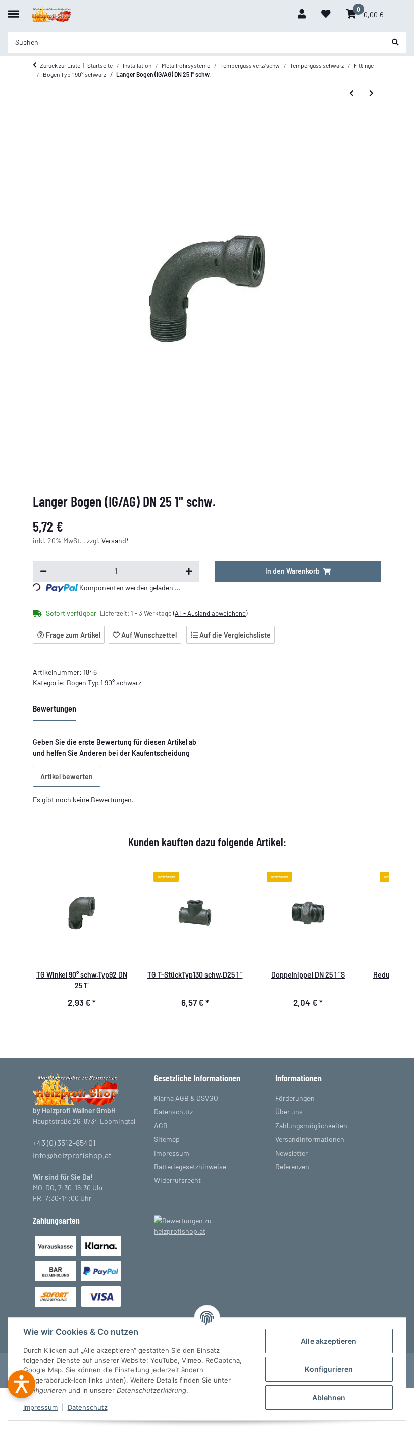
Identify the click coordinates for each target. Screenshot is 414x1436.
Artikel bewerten (66, 776)
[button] (302, 14)
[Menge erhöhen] (188, 571)
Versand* (115, 540)
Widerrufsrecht (177, 1180)
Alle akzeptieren (328, 1341)
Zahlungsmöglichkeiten (311, 1125)
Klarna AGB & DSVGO (186, 1098)
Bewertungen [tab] (54, 708)
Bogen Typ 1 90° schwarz (104, 682)
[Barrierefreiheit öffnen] (21, 1384)
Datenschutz (88, 1407)
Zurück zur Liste (60, 65)
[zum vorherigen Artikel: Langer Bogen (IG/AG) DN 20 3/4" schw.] (351, 93)
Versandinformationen (309, 1139)
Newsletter (291, 1152)
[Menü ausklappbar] (13, 9)
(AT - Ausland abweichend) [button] (210, 613)
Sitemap (167, 1139)
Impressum (40, 1407)
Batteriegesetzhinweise (190, 1166)
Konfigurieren (329, 1369)
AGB (161, 1125)
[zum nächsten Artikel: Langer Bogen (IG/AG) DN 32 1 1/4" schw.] (371, 93)
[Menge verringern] (43, 571)
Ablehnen (328, 1397)
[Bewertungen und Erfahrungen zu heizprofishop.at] (207, 1225)
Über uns (289, 1111)
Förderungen (295, 1098)
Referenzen (292, 1166)
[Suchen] (395, 42)
